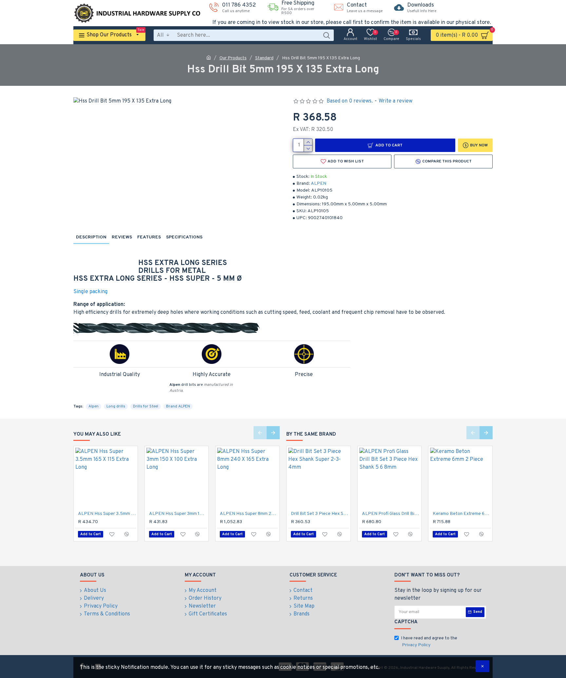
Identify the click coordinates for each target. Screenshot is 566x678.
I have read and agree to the (429, 641)
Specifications (184, 237)
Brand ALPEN (178, 406)
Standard (264, 58)
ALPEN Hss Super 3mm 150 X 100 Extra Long (178, 514)
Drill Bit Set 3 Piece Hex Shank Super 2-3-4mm (320, 514)
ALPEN (318, 183)
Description (91, 237)
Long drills (115, 406)
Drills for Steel (145, 406)
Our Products (233, 58)
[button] (260, 432)
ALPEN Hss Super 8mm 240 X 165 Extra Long (249, 514)
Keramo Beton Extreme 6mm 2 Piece (462, 514)
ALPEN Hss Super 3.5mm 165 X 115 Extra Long (107, 514)
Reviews (122, 237)
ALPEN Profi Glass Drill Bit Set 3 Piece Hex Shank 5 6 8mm (391, 514)
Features (149, 237)
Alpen (93, 406)
